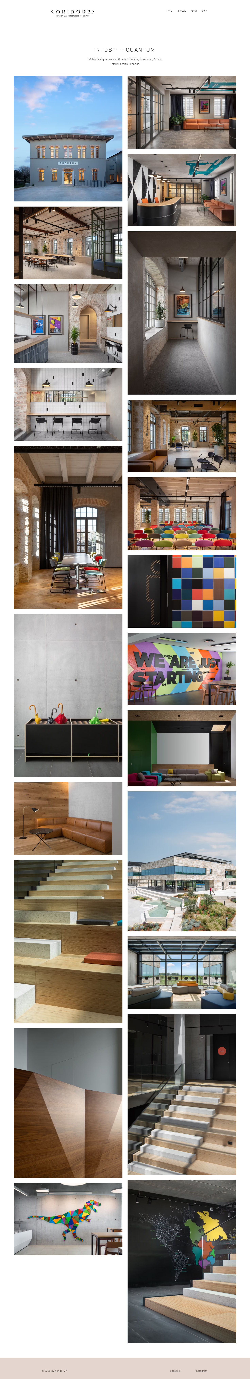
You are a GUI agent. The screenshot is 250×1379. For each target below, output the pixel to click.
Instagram (201, 1371)
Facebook (175, 1371)
